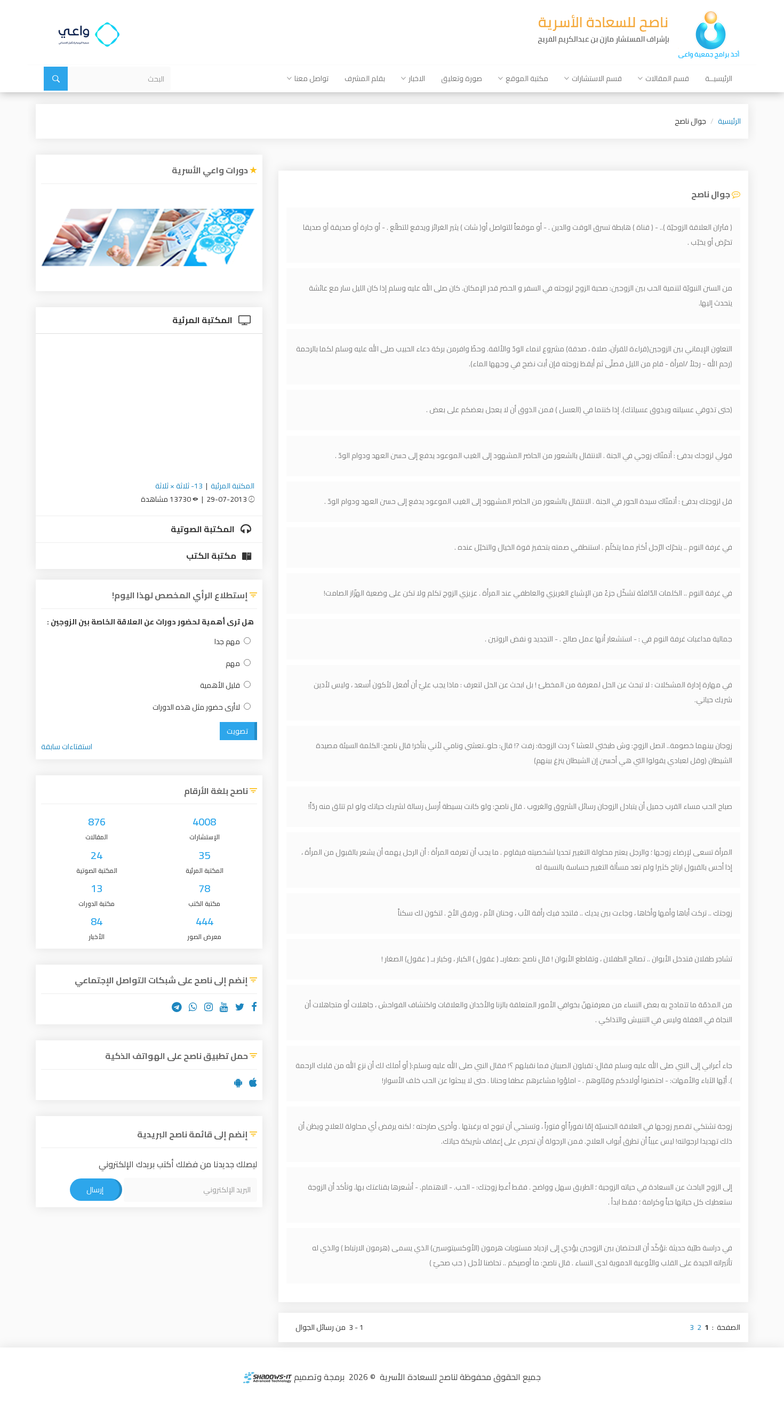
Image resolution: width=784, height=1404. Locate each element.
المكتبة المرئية (203, 320)
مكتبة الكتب (212, 556)
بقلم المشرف (365, 78)
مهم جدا (227, 641)
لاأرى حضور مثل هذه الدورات (196, 707)
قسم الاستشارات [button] (597, 78)
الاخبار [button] (417, 78)
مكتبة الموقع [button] (527, 78)
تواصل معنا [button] (311, 78)
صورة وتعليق (461, 78)
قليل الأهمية (220, 685)
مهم (233, 663)
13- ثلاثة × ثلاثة (179, 486)
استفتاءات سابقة (66, 746)
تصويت (237, 731)
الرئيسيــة (718, 78)
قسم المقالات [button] (667, 78)
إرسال (94, 1190)
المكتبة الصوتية (203, 529)
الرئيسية (729, 121)
